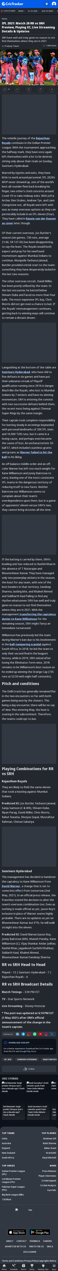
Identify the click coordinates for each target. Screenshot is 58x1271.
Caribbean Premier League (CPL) (11, 1180)
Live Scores (9, 11)
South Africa (8, 1157)
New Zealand (8, 1152)
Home (4, 1269)
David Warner (11, 886)
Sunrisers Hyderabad (27, 1059)
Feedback (35, 1241)
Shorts (23, 1269)
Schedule (13, 1269)
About (9, 1241)
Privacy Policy (31, 1260)
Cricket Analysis (48, 1185)
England (6, 1148)
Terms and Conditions (13, 1260)
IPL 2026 (7, 1059)
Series (32, 1269)
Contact (22, 1241)
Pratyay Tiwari (10, 46)
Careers (47, 1241)
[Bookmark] (29, 89)
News (21, 11)
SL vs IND (32, 11)
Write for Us (36, 1246)
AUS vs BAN (47, 11)
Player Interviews (47, 1175)
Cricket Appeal (49, 1180)
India (4, 1138)
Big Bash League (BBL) (13, 1194)
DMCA (50, 1246)
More (54, 1269)
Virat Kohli (51, 1152)
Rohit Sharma (49, 1143)
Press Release (49, 1171)
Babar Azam (50, 1148)
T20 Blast (6, 1199)
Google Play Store (28, 1051)
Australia (6, 1143)
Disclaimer (29, 1251)
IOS (13, 1051)
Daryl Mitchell (49, 1157)
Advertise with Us (15, 1246)
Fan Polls (51, 1190)
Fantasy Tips (43, 1269)
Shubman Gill (49, 1138)
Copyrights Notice (47, 1260)
